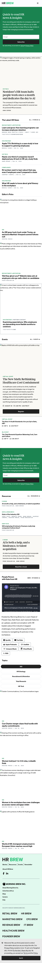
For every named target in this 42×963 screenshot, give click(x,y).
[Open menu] (37, 3)
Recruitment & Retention (21, 676)
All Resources (33, 496)
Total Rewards (21, 681)
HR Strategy (21, 671)
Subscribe (21, 42)
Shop (4, 894)
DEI (21, 666)
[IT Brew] (28, 925)
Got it (21, 958)
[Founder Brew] (11, 936)
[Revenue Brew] (11, 925)
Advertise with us (8, 891)
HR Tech (21, 686)
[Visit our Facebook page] (3, 873)
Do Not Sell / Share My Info (22, 950)
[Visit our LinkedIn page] (7, 873)
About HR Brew (7, 869)
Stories (4, 864)
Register (21, 411)
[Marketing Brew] (12, 919)
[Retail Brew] (9, 913)
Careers (5, 897)
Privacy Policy (9, 948)
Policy (36, 953)
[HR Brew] (26, 913)
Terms (25, 953)
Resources (12, 864)
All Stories (33, 120)
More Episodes (33, 578)
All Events (34, 339)
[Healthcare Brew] (13, 931)
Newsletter (28, 864)
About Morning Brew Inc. (10, 888)
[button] (21, 85)
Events (20, 864)
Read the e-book (21, 567)
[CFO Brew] (32, 919)
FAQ (3, 900)
